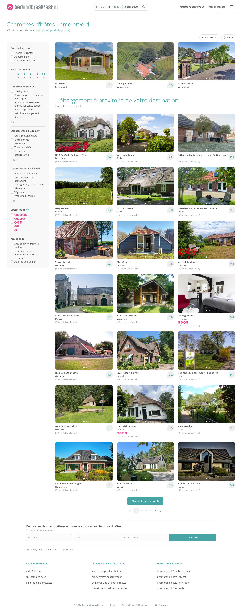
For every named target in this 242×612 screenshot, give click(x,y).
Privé (113, 605)
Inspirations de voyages (39, 582)
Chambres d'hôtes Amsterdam (174, 571)
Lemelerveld (103, 7)
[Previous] (60, 61)
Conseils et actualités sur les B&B (110, 588)
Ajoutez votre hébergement (107, 576)
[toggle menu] (232, 7)
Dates (117, 7)
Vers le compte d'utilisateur (107, 571)
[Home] (28, 549)
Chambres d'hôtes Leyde (170, 588)
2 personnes (131, 6)
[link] (33, 7)
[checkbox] (12, 53)
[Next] (108, 61)
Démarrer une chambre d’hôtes (109, 582)
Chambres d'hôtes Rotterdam (173, 582)
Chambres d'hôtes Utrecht (171, 576)
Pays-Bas (63, 30)
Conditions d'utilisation (135, 605)
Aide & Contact (34, 571)
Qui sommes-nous (36, 576)
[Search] (144, 6)
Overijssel (49, 30)
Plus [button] (13, 122)
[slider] (12, 74)
